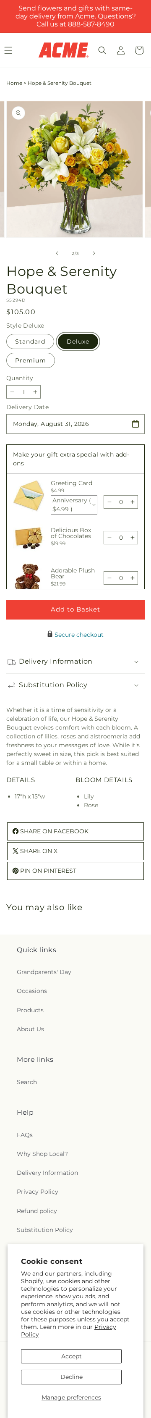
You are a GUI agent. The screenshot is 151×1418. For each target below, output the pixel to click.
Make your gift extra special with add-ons (71, 459)
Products (30, 1010)
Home (14, 83)
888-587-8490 (91, 24)
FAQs (25, 1135)
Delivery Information (47, 1172)
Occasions (32, 991)
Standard (30, 341)
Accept (71, 1356)
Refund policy (37, 1211)
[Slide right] (94, 253)
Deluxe (78, 341)
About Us (30, 1029)
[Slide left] (57, 253)
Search (27, 1082)
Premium (30, 360)
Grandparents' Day (44, 972)
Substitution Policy (45, 1230)
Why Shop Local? (42, 1154)
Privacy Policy (37, 1191)
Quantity (19, 378)
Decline (71, 1377)
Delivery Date (27, 407)
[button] (102, 50)
